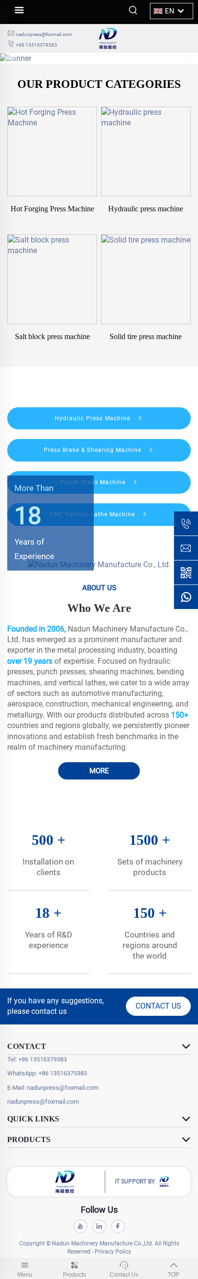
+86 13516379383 (36, 45)
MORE (99, 771)
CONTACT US (158, 1006)
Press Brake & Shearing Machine (93, 450)
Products (74, 1274)
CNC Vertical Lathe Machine (93, 514)
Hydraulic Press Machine (93, 418)
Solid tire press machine (146, 336)
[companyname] (145, 38)
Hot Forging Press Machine (52, 209)
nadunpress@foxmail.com (44, 34)
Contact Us (124, 1274)
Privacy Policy (113, 1251)
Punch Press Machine (93, 482)
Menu (24, 1274)
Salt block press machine (52, 336)
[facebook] (118, 1226)
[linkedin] (99, 1226)
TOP (173, 1274)
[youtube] (80, 1226)
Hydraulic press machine (145, 209)
